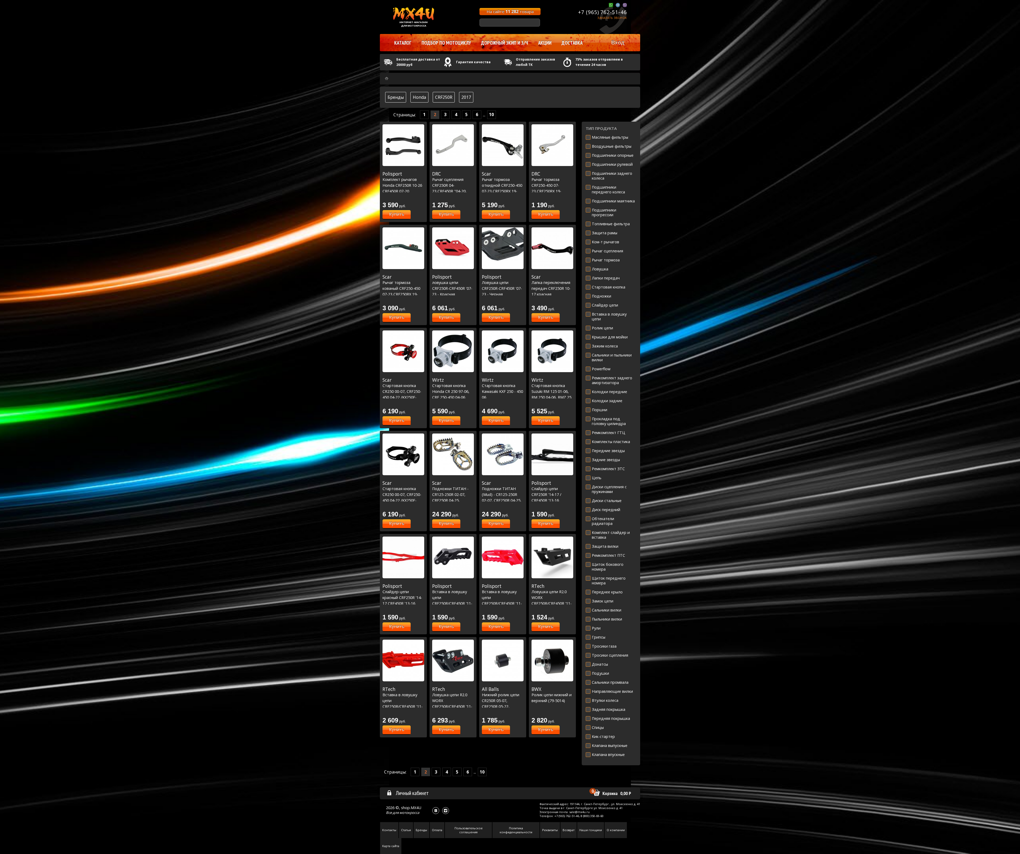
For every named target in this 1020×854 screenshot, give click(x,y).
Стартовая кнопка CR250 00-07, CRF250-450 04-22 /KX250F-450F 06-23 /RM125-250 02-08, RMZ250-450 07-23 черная (403, 500)
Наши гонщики (590, 830)
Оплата (437, 830)
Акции (544, 43)
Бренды (396, 97)
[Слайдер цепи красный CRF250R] (403, 557)
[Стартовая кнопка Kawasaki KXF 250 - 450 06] (503, 351)
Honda (419, 97)
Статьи (406, 830)
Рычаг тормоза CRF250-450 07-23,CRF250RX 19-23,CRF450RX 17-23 (549, 185)
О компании (616, 830)
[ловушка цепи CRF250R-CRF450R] (453, 248)
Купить (396, 214)
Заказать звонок (612, 18)
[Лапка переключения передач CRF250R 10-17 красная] (552, 248)
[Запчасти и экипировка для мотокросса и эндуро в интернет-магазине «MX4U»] (386, 78)
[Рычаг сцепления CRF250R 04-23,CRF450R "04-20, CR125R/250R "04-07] (453, 145)
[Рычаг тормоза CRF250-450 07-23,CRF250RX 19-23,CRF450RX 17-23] (552, 145)
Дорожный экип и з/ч (504, 43)
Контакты (389, 830)
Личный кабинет (412, 793)
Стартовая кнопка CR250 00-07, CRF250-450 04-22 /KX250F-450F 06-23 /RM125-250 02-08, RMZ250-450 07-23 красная (403, 397)
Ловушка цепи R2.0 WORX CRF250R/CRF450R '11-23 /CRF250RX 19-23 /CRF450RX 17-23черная (552, 603)
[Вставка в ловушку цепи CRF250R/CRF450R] (453, 557)
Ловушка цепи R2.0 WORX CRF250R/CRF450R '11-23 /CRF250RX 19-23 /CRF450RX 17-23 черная (452, 706)
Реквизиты (550, 830)
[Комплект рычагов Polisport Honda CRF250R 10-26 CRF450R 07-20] (403, 145)
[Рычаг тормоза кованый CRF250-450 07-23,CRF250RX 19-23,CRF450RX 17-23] (403, 248)
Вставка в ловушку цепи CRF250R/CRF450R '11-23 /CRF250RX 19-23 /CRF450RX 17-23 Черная (452, 603)
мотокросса (409, 812)
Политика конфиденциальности (516, 830)
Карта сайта (390, 846)
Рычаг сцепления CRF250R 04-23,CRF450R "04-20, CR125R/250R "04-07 (450, 185)
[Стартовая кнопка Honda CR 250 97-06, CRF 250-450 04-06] (453, 351)
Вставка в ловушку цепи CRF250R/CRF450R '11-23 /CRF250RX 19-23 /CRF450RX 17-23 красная (502, 603)
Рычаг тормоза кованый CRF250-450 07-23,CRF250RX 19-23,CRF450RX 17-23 (401, 288)
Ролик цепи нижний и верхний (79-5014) (552, 694)
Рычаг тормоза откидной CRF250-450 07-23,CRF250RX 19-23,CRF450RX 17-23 (502, 185)
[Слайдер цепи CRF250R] (552, 454)
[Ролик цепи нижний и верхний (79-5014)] (552, 660)
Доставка (572, 43)
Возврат (569, 830)
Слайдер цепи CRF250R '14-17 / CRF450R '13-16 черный (546, 494)
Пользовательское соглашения (468, 830)
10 (491, 114)
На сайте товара (510, 11)
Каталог (402, 43)
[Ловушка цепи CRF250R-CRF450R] (503, 248)
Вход (617, 42)
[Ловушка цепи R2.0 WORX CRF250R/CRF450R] (552, 557)
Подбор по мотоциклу (446, 43)
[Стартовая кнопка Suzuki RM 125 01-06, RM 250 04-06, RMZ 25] (552, 351)
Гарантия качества (473, 62)
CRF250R (443, 97)
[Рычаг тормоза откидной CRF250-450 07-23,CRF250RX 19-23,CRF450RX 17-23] (503, 145)
